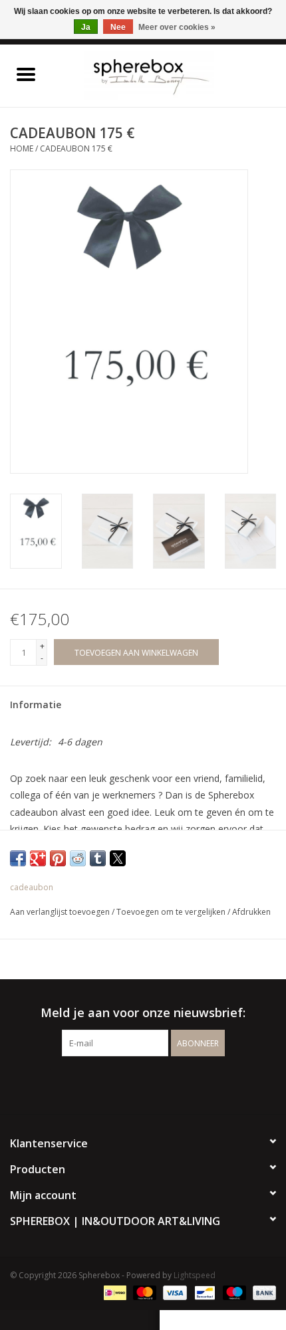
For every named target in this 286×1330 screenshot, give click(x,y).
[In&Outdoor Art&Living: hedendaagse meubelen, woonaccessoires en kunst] (169, 74)
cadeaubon (31, 887)
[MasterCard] (143, 1291)
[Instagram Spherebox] (155, 1083)
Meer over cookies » (176, 27)
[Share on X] (118, 858)
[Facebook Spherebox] (131, 1083)
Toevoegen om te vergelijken (171, 911)
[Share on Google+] (38, 858)
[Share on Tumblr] (98, 858)
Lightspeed (194, 1275)
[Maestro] (233, 1291)
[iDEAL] (113, 1291)
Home (21, 148)
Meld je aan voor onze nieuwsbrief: (143, 1013)
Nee (118, 27)
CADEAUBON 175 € (76, 148)
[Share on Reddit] (78, 858)
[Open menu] (26, 73)
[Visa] (173, 1291)
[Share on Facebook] (18, 858)
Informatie (35, 704)
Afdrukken (251, 911)
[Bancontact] (203, 1291)
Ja (85, 27)
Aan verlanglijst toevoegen (61, 911)
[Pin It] (58, 858)
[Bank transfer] (262, 1291)
